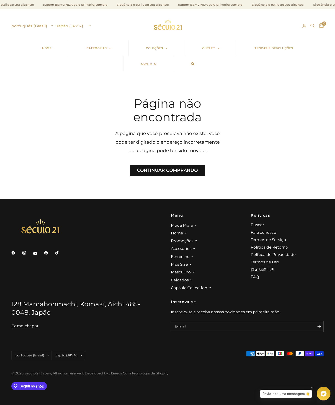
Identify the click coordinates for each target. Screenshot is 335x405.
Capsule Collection (189, 287)
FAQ (255, 276)
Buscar (257, 224)
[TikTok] (60, 253)
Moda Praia (182, 225)
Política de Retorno (269, 247)
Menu (177, 215)
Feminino (180, 256)
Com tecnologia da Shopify (145, 373)
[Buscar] (312, 26)
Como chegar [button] (25, 326)
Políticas (260, 215)
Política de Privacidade (273, 254)
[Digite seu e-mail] (319, 326)
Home (177, 233)
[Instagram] (27, 253)
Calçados (180, 280)
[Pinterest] (49, 253)
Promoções (182, 240)
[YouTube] (38, 253)
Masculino (181, 272)
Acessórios (181, 248)
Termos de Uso (265, 262)
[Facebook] (16, 253)
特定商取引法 (262, 269)
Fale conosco (263, 232)
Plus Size (179, 264)
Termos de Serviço (268, 239)
